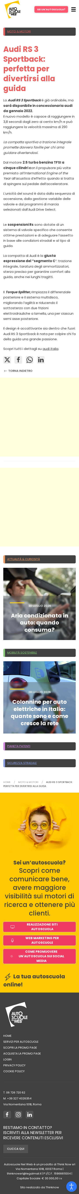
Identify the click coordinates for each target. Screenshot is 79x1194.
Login (7, 1059)
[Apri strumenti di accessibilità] (71, 1186)
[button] (73, 9)
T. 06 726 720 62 (14, 1092)
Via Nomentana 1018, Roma (22, 1104)
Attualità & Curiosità (23, 559)
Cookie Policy (14, 1071)
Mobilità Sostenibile (22, 653)
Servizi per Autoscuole (21, 1042)
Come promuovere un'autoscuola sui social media (41, 956)
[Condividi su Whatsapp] (29, 360)
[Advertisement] (39, 417)
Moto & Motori (19, 31)
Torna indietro (20, 371)
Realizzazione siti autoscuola (42, 926)
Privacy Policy (14, 1065)
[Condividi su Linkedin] (41, 360)
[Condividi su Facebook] (18, 360)
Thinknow (52, 1187)
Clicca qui (15, 1149)
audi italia (50, 348)
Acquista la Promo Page (22, 1053)
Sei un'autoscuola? (51, 9)
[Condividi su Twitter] (7, 360)
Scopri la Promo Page (20, 1048)
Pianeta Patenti (18, 746)
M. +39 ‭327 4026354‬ (17, 1098)
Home (7, 1036)
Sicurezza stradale (22, 763)
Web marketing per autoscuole (42, 940)
